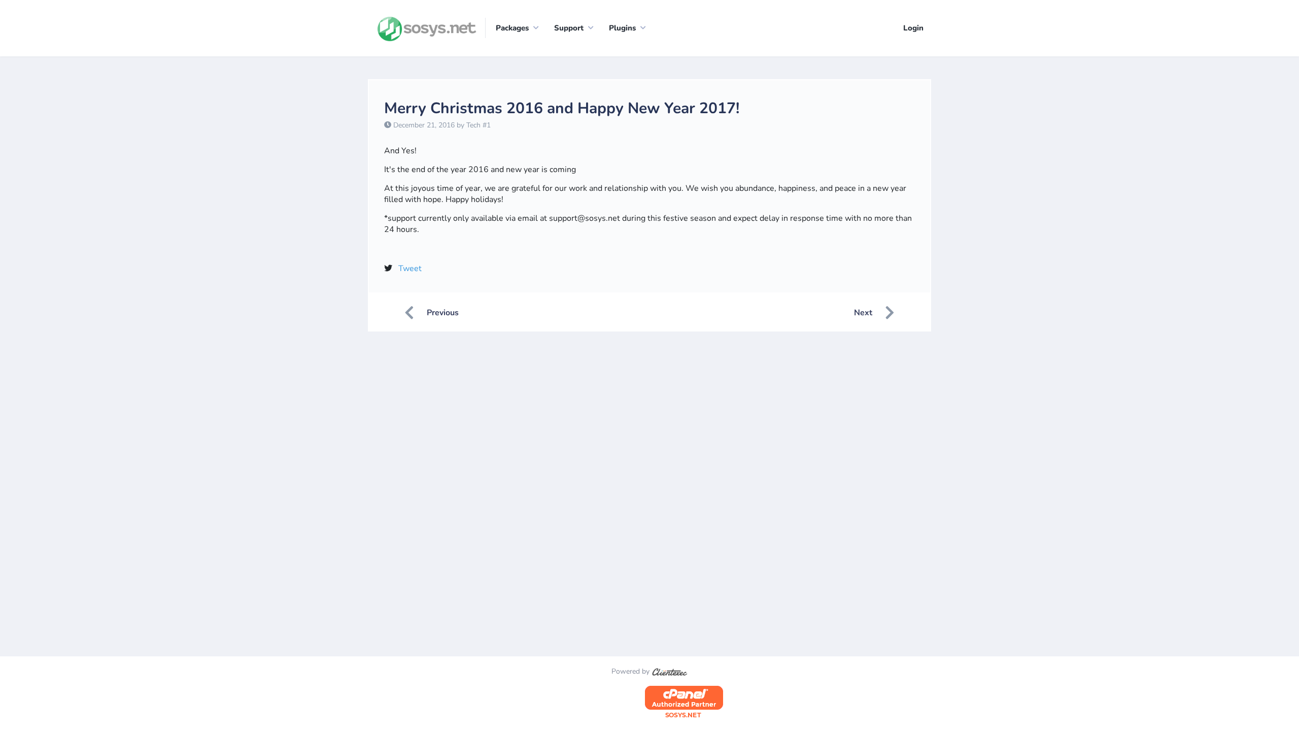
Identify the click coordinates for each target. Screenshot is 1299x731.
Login (913, 28)
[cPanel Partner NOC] (684, 702)
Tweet (410, 268)
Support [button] (569, 28)
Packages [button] (512, 28)
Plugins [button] (622, 28)
